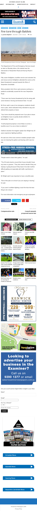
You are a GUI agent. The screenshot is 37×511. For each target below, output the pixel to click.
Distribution (10, 4)
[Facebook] (18, 7)
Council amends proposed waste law (28, 212)
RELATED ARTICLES (11, 219)
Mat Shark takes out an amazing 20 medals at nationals (6, 279)
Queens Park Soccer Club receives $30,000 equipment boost (6, 264)
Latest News (13, 28)
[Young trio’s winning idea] (30, 272)
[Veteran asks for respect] (18, 226)
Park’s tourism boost (30, 263)
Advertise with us (22, 4)
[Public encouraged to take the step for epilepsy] (30, 240)
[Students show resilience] (18, 272)
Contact (32, 4)
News (19, 28)
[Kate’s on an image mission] (6, 226)
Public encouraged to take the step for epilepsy (30, 247)
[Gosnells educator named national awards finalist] (18, 240)
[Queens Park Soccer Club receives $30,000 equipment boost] (6, 257)
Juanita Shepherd (6, 34)
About (2, 4)
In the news (4, 28)
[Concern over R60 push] (30, 226)
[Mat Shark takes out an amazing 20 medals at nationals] (6, 272)
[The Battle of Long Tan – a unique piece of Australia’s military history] (6, 240)
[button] (34, 22)
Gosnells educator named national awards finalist (17, 247)
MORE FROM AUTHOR (25, 219)
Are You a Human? (6, 404)
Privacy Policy (18, 509)
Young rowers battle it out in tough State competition (18, 264)
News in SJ (25, 28)
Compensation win (7, 211)
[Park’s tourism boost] (30, 257)
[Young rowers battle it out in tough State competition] (18, 257)
